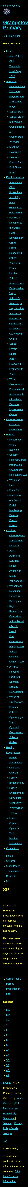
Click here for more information (11, 1176)
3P (7, 881)
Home (9, 855)
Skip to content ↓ (12, 5)
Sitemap (7, 1123)
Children (11, 861)
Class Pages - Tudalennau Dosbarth (14, 871)
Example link (13, 36)
